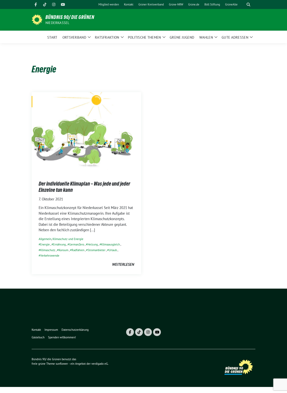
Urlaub (113, 250)
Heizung (92, 244)
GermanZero (76, 244)
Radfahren (78, 250)
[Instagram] (54, 4)
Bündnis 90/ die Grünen (69, 17)
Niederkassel (57, 22)
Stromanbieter (96, 250)
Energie (45, 244)
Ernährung (59, 244)
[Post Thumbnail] (86, 132)
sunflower (62, 363)
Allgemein (45, 239)
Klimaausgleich (110, 244)
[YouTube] (63, 4)
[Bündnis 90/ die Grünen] (37, 19)
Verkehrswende (49, 255)
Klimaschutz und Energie (68, 239)
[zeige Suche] (248, 4)
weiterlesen (123, 264)
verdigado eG (99, 363)
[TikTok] (45, 4)
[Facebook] (36, 4)
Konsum (63, 250)
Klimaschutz (47, 250)
